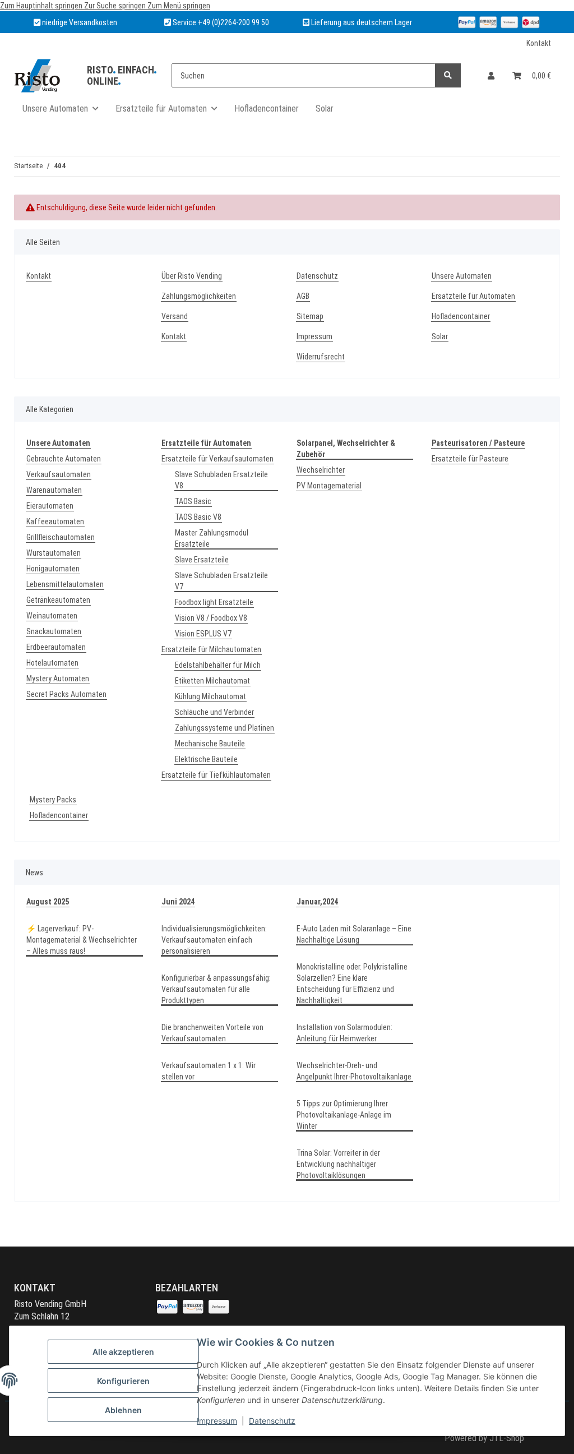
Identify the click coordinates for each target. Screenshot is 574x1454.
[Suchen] (448, 75)
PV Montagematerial (329, 485)
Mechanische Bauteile (210, 743)
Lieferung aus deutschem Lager (360, 22)
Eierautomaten (49, 505)
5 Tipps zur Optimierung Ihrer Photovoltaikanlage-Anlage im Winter (344, 1114)
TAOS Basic (193, 501)
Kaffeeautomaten (55, 521)
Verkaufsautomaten (58, 474)
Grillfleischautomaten (60, 537)
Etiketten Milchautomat (212, 680)
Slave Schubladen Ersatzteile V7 (221, 581)
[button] (491, 76)
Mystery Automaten (57, 678)
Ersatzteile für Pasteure (470, 458)
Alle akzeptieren (123, 1351)
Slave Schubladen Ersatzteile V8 (221, 480)
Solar (325, 108)
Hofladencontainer (266, 108)
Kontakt (538, 43)
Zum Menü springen (178, 5)
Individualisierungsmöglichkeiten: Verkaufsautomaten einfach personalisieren (214, 940)
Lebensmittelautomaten (65, 584)
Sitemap (310, 316)
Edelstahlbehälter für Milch (218, 665)
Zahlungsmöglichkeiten (198, 296)
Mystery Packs (53, 799)
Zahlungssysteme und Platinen (224, 727)
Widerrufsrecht (321, 356)
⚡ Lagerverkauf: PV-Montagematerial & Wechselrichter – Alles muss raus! (81, 940)
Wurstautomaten (53, 552)
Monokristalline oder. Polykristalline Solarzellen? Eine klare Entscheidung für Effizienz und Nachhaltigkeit (352, 983)
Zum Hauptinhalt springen (42, 5)
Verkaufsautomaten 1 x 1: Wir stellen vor (208, 1071)
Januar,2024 (317, 901)
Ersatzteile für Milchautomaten (211, 649)
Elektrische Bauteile (206, 759)
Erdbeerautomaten (56, 647)
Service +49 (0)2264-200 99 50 (221, 22)
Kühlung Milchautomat (210, 696)
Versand (174, 316)
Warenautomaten (54, 490)
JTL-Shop (506, 1438)
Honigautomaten (53, 568)
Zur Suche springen (115, 5)
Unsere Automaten (462, 275)
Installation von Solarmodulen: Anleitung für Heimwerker (344, 1033)
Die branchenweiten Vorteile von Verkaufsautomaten (212, 1033)
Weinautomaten (51, 615)
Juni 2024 (178, 901)
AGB (303, 296)
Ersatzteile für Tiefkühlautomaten (216, 774)
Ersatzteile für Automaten (473, 296)
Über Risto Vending (191, 275)
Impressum (217, 1420)
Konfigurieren (123, 1381)
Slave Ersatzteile (202, 559)
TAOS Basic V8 (198, 517)
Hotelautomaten (52, 662)
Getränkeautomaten (58, 600)
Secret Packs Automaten (66, 694)
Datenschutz (272, 1420)
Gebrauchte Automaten (63, 458)
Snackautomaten (53, 631)
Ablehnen (123, 1410)
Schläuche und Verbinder (214, 712)
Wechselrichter (321, 469)
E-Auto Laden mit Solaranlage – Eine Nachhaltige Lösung (354, 934)
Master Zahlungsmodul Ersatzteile (211, 538)
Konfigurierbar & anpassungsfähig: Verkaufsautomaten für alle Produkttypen (216, 989)
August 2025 (47, 901)
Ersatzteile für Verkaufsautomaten (217, 458)
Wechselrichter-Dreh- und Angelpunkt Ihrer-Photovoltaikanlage (354, 1071)
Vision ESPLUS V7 (203, 633)
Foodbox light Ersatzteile (214, 602)
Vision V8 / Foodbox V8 (211, 617)
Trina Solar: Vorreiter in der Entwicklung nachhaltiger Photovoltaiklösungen (338, 1164)
